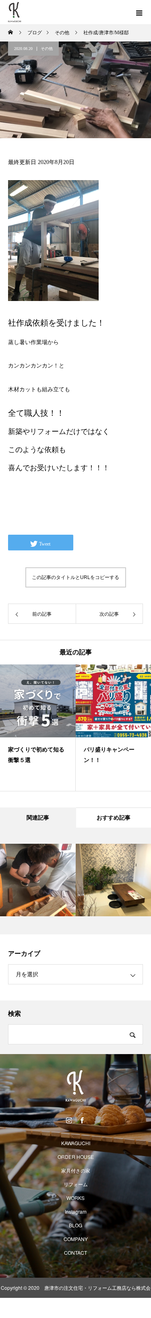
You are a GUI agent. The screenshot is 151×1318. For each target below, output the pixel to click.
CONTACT (75, 1252)
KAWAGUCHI (75, 1142)
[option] (38, 727)
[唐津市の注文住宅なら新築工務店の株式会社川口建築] (75, 1086)
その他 (47, 48)
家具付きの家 (75, 1170)
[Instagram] (69, 1120)
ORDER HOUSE (76, 1156)
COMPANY (76, 1238)
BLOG (75, 1225)
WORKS (75, 1197)
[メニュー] (139, 12)
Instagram (76, 1211)
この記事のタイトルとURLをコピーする (75, 577)
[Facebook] (82, 1120)
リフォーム (76, 1184)
